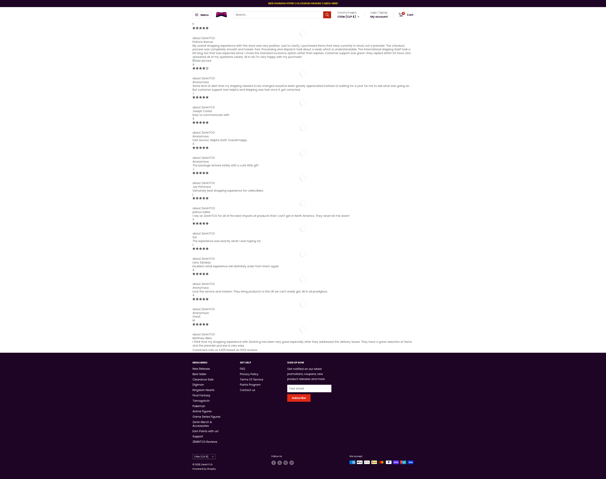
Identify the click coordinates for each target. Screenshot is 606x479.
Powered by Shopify (204, 468)
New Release (201, 369)
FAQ (242, 369)
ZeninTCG (208, 38)
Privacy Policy (249, 374)
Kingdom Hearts (203, 390)
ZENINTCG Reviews (205, 442)
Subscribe (299, 398)
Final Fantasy (201, 395)
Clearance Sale (203, 379)
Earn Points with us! (206, 431)
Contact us (247, 390)
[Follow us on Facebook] (273, 462)
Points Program (250, 385)
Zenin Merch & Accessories (202, 424)
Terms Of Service (251, 379)
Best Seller (199, 374)
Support (198, 436)
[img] (200, 28)
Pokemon (199, 406)
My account (379, 17)
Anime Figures (202, 411)
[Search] (327, 14)
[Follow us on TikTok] (291, 462)
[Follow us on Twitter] (279, 462)
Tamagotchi (201, 401)
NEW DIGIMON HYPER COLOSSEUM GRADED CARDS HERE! (303, 3)
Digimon (198, 385)
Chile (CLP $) (201, 456)
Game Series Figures (206, 417)
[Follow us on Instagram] (285, 462)
